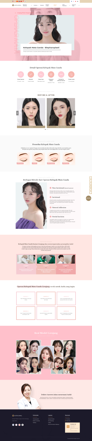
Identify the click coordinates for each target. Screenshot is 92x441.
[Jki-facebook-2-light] (13, 425)
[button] (17, 113)
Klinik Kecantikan (65, 5)
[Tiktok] (23, 425)
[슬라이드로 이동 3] (46, 129)
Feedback (42, 5)
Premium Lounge (47, 5)
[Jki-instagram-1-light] (16, 425)
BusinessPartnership (88, 198)
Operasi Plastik (55, 5)
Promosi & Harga (74, 5)
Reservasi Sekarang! (25, 5)
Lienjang (35, 5)
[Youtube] (19, 425)
